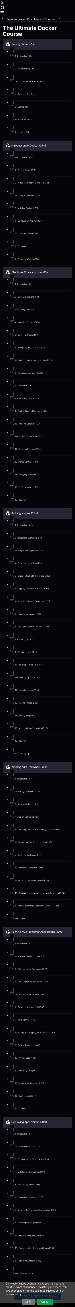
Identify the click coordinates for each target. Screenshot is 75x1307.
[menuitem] (2, 8)
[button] (2, 3)
